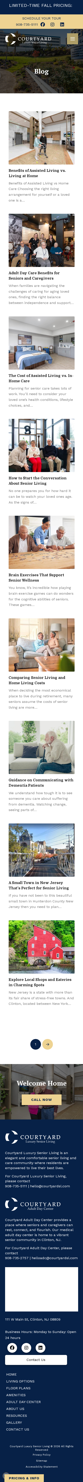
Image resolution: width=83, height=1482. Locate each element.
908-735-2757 (17, 1258)
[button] (72, 38)
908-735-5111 (16, 1186)
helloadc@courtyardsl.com (55, 1258)
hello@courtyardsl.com (50, 1186)
